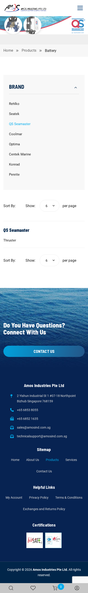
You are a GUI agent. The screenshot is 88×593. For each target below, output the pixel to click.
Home (15, 460)
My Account (14, 497)
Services (71, 460)
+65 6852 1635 (27, 418)
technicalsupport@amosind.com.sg (42, 436)
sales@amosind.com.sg (34, 427)
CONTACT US (44, 351)
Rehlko (14, 104)
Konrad (14, 164)
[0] (55, 588)
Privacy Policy (39, 497)
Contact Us (44, 471)
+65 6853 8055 (27, 410)
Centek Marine (20, 154)
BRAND (16, 86)
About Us (32, 460)
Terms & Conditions (68, 497)
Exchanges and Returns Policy (44, 509)
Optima (14, 144)
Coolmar (15, 134)
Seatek (14, 114)
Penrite (14, 175)
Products (52, 460)
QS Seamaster (19, 124)
